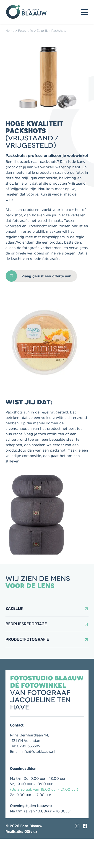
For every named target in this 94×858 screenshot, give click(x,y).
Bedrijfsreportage (26, 624)
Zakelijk (42, 30)
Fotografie (25, 30)
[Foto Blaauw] (28, 12)
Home (9, 30)
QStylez (30, 831)
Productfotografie (27, 639)
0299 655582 (28, 746)
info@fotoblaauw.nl (38, 751)
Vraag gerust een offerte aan (46, 276)
